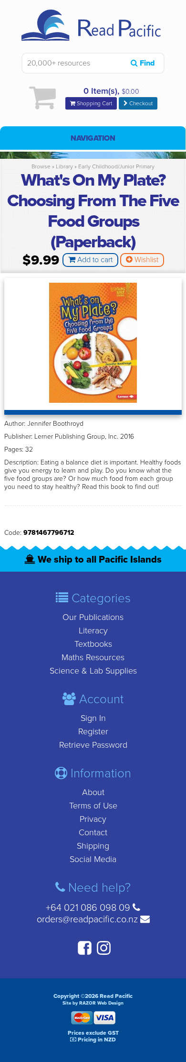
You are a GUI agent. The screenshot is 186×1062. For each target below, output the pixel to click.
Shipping (93, 846)
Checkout (140, 103)
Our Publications (93, 617)
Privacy (93, 819)
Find (146, 63)
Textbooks (93, 644)
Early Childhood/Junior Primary (116, 166)
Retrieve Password (93, 745)
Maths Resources (93, 657)
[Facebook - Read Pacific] (83, 953)
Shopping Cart (93, 103)
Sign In (93, 718)
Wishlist (145, 260)
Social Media (93, 859)
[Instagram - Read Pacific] (102, 953)
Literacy (93, 630)
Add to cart (94, 260)
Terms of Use (93, 805)
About (93, 792)
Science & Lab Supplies (93, 670)
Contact (93, 832)
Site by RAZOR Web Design (93, 1003)
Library (64, 166)
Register (93, 731)
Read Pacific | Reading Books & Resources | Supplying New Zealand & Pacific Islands (93, 31)
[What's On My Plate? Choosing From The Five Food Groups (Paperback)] (93, 400)
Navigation (93, 138)
